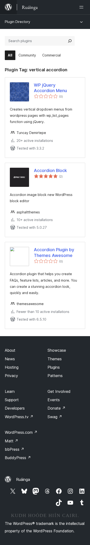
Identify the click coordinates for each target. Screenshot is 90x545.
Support (12, 399)
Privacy (11, 375)
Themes (55, 358)
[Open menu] (82, 7)
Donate (57, 408)
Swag (55, 416)
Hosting (11, 367)
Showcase (57, 350)
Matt (11, 441)
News (10, 358)
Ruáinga (23, 479)
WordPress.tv (19, 416)
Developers (15, 408)
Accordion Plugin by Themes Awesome (54, 252)
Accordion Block (50, 170)
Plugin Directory (17, 22)
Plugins (54, 367)
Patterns (55, 375)
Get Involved (59, 391)
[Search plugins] (70, 41)
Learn (10, 391)
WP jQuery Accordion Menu (50, 88)
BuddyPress (18, 457)
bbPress (14, 449)
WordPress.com (21, 432)
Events (54, 399)
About (10, 350)
